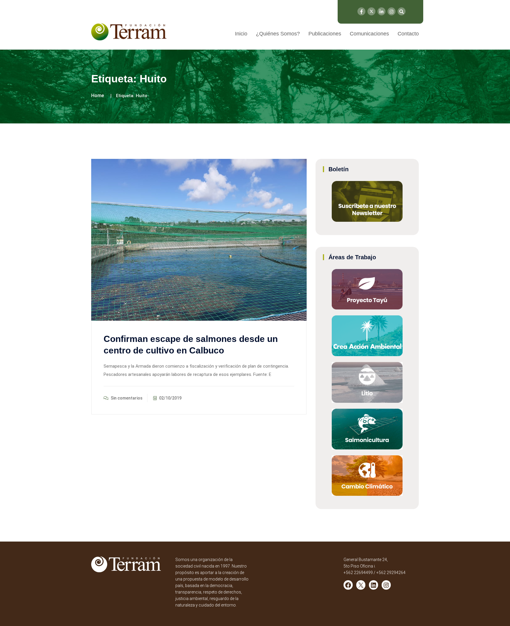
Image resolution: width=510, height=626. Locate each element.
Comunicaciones (369, 34)
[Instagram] (391, 11)
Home (97, 95)
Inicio (241, 34)
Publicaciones (324, 34)
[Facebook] (361, 11)
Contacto (408, 34)
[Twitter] (371, 11)
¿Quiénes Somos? (278, 34)
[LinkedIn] (381, 11)
